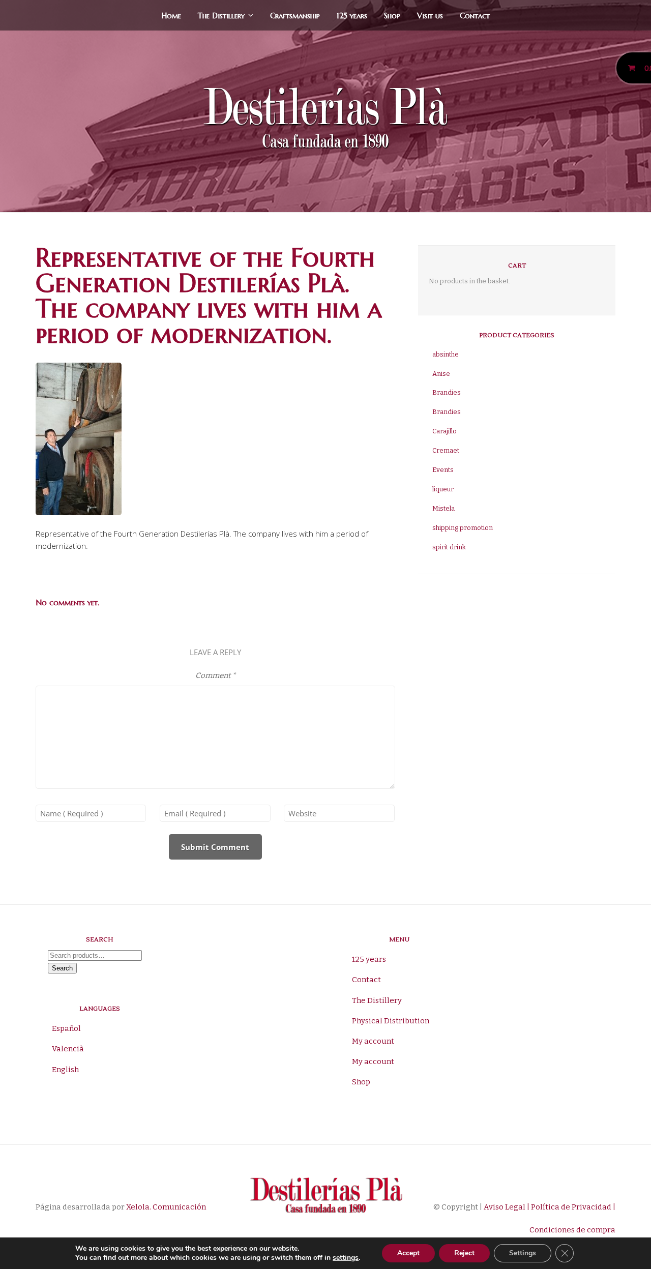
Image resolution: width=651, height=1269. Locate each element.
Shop (392, 15)
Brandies (446, 392)
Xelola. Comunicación (166, 1207)
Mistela (443, 508)
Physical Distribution (390, 1020)
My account (373, 1041)
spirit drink (449, 547)
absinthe (445, 354)
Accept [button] (408, 1253)
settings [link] (346, 1257)
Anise (441, 373)
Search (62, 968)
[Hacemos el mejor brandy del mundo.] (325, 120)
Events (443, 470)
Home (171, 15)
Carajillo (444, 431)
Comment (215, 675)
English (65, 1069)
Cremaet (445, 450)
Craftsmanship (295, 15)
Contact (475, 15)
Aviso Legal (503, 1207)
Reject (464, 1253)
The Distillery (221, 15)
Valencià (68, 1048)
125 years (352, 15)
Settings (522, 1253)
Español (66, 1028)
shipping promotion (462, 528)
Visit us (430, 15)
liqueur (443, 489)
